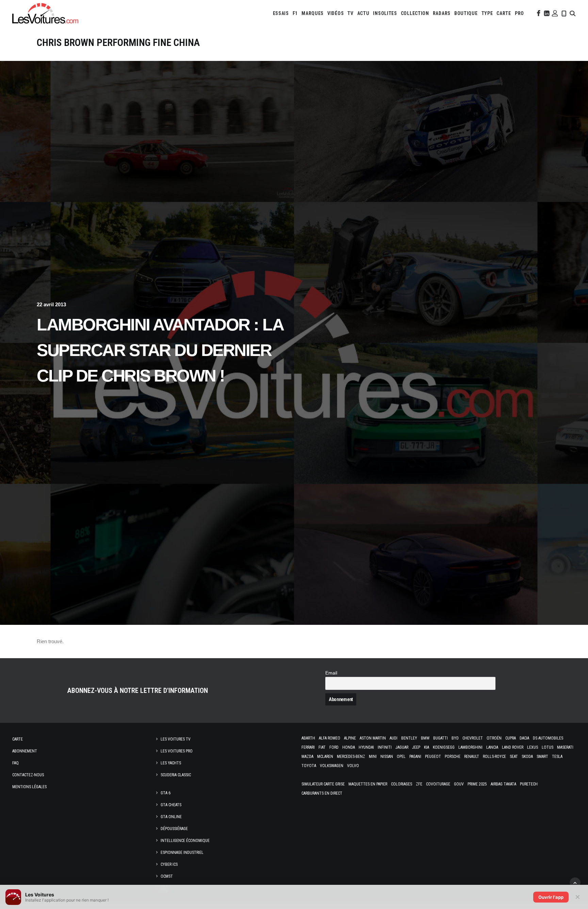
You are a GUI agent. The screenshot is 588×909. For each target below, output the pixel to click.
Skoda (527, 756)
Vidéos (335, 13)
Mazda (307, 756)
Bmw (425, 738)
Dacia (524, 738)
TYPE (487, 13)
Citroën (494, 738)
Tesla (557, 756)
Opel (401, 756)
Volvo (353, 765)
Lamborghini (470, 747)
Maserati (565, 747)
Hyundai (366, 747)
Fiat (322, 747)
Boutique (466, 13)
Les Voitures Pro (177, 751)
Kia (426, 747)
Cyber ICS (169, 864)
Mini (373, 756)
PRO (519, 13)
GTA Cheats (171, 804)
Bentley (409, 738)
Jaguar (401, 747)
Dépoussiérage (174, 828)
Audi (393, 738)
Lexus (532, 747)
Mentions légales (29, 786)
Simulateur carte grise (323, 784)
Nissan (386, 756)
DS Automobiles (548, 738)
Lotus (547, 747)
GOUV (459, 784)
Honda (348, 747)
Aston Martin (373, 738)
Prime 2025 (477, 784)
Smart (542, 756)
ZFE (419, 784)
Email (331, 673)
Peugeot (433, 756)
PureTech (529, 784)
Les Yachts (171, 763)
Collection (415, 13)
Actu (363, 13)
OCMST (167, 876)
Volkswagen (331, 765)
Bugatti (440, 738)
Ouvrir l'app (551, 897)
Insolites (385, 13)
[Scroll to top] (575, 882)
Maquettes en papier (367, 784)
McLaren (325, 756)
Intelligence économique (185, 840)
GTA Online (171, 816)
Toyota (308, 765)
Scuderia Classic (176, 775)
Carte (17, 739)
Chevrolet (472, 738)
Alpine (350, 738)
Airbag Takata (503, 784)
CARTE (503, 13)
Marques (312, 13)
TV (350, 13)
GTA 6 (165, 793)
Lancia (492, 747)
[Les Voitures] (45, 13)
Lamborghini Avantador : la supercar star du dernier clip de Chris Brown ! (160, 350)
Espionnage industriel (182, 852)
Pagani (415, 756)
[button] (538, 13)
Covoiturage (438, 784)
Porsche (452, 756)
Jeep (416, 747)
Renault (471, 756)
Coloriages (401, 784)
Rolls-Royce (494, 756)
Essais (281, 13)
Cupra (510, 738)
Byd (455, 738)
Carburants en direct (321, 793)
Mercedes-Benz (351, 756)
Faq (15, 763)
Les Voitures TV (176, 739)
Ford (334, 747)
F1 (295, 13)
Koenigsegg (444, 747)
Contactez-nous (28, 775)
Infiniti (385, 747)
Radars (442, 13)
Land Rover (512, 747)
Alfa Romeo (329, 738)
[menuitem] (281, 13)
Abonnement (24, 751)
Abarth (308, 738)
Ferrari (308, 747)
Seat (514, 756)
